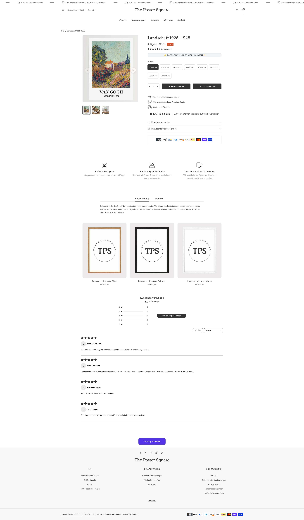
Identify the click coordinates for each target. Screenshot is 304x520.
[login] (237, 10)
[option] (110, 68)
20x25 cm (153, 67)
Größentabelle (90, 480)
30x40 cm (177, 67)
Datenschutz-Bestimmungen (214, 480)
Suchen (90, 484)
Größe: (150, 61)
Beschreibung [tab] (142, 198)
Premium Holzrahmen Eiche (104, 281)
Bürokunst (152, 484)
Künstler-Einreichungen (152, 475)
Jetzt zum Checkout (207, 86)
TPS (62, 31)
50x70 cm (214, 67)
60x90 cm (153, 76)
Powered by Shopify (129, 514)
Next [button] (133, 70)
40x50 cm (190, 67)
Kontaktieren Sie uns (90, 475)
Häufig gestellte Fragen (90, 489)
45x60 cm (202, 67)
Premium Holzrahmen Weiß (199, 281)
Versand (214, 475)
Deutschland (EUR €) (76, 10)
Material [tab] (159, 198)
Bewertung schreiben (171, 315)
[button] (63, 10)
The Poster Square (113, 514)
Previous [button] (87, 70)
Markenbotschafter (152, 480)
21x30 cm (165, 67)
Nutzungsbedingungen (214, 493)
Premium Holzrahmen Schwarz (152, 281)
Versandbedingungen (214, 489)
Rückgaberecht (214, 484)
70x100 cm (165, 76)
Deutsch (91, 10)
